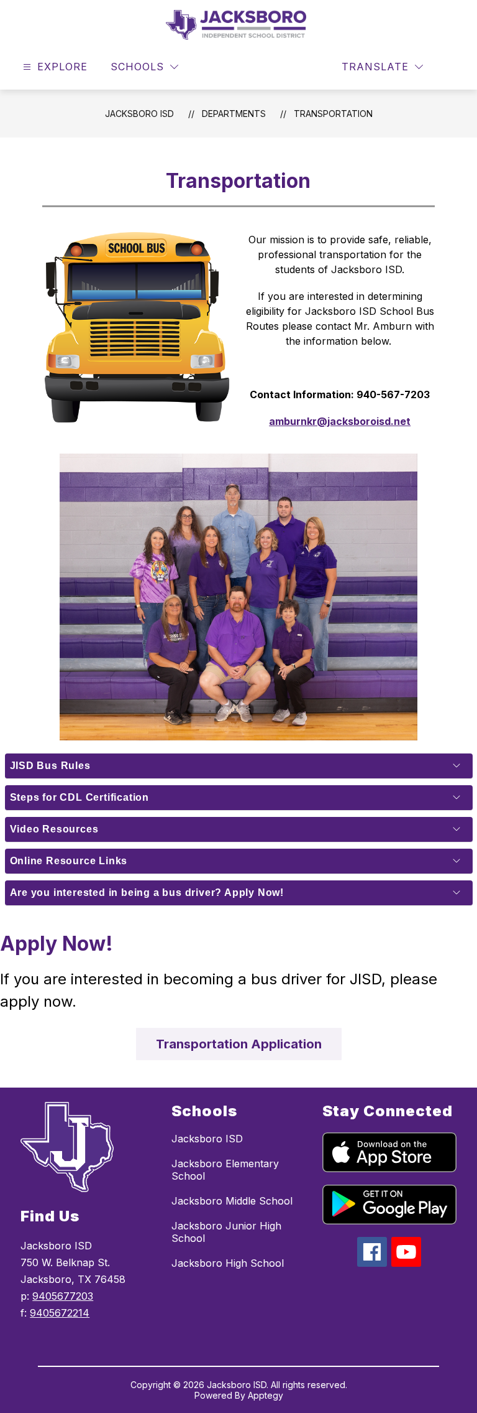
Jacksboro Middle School (232, 1201)
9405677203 (62, 1296)
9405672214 (59, 1313)
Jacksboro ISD (207, 1138)
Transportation (333, 113)
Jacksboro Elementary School (225, 1169)
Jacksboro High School (227, 1263)
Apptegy (265, 1395)
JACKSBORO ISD (139, 113)
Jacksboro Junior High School (226, 1231)
